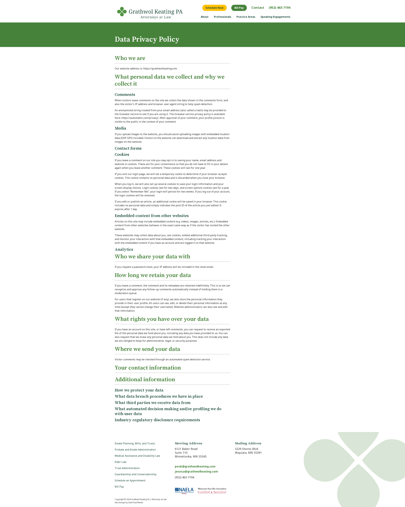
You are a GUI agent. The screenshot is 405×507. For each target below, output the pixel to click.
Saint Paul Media (135, 502)
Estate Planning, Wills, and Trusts (135, 443)
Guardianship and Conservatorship (135, 474)
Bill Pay (239, 7)
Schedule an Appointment (130, 480)
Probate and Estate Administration (135, 449)
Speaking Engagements (275, 17)
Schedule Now (215, 7)
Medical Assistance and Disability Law (137, 455)
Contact (257, 7)
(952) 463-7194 (279, 7)
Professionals (222, 17)
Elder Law (120, 462)
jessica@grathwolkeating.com (196, 471)
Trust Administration (127, 468)
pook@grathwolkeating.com (195, 466)
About (205, 17)
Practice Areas (246, 17)
